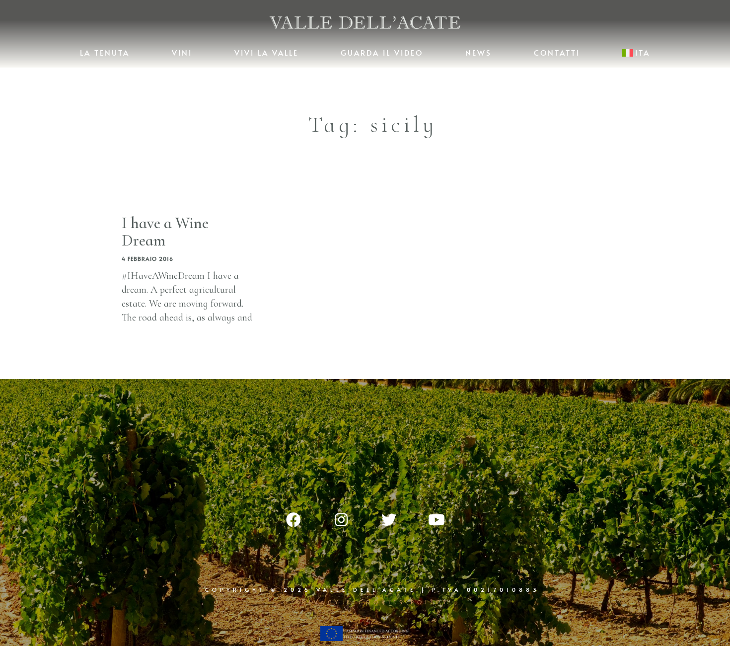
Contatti (557, 52)
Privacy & (327, 602)
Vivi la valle (266, 52)
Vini (182, 52)
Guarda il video (382, 52)
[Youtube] (436, 519)
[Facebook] (293, 519)
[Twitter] (388, 519)
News (478, 52)
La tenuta (105, 52)
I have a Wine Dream (165, 231)
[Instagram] (341, 519)
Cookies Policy (404, 602)
